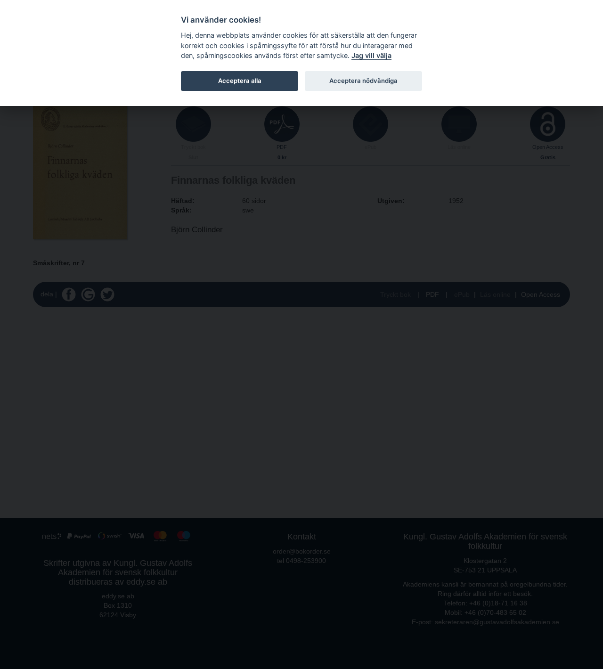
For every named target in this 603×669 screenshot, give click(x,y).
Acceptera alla (239, 80)
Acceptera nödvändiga (363, 80)
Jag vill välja (371, 55)
